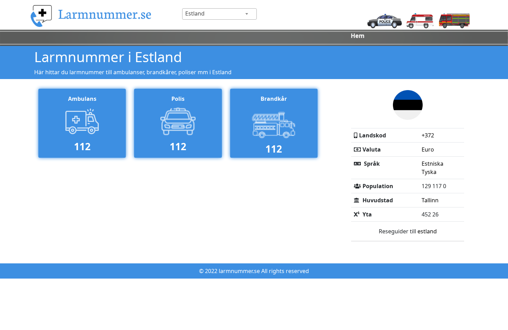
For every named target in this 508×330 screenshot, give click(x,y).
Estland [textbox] (195, 13)
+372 (428, 135)
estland (427, 231)
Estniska (432, 163)
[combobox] (219, 14)
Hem (358, 36)
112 (82, 146)
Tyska (429, 172)
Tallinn (430, 200)
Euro (428, 149)
